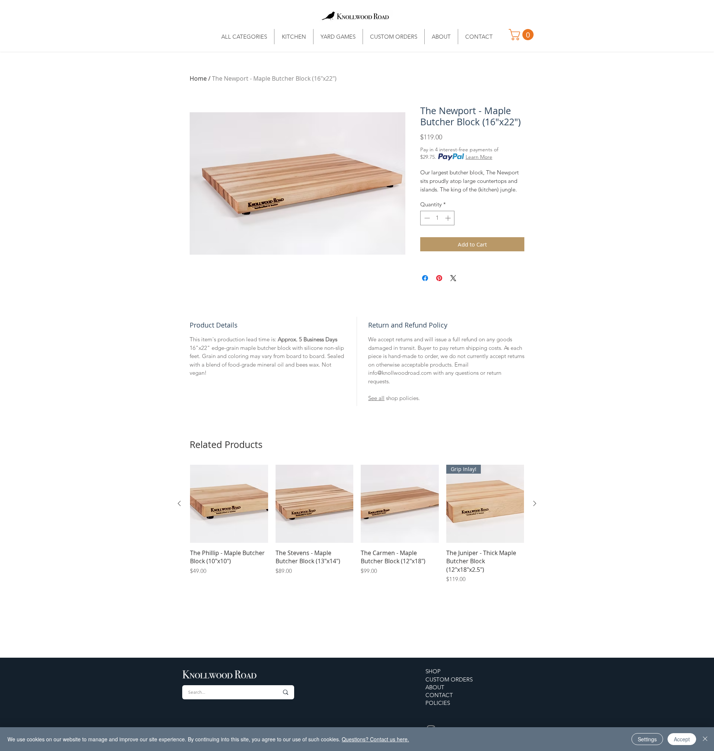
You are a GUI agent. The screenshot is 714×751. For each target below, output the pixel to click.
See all (376, 398)
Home (198, 78)
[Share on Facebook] (425, 278)
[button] (522, 34)
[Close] (705, 739)
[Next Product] (534, 503)
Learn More (479, 157)
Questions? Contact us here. (375, 739)
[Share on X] (453, 278)
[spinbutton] (437, 218)
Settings (647, 739)
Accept (682, 739)
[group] (357, 524)
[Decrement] (426, 218)
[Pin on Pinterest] (439, 278)
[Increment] (449, 218)
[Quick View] (229, 504)
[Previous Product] (179, 503)
